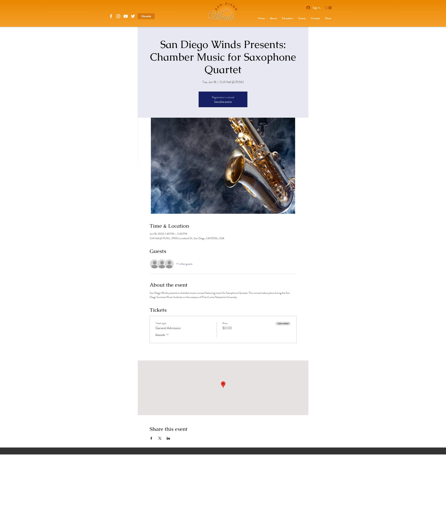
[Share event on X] (160, 438)
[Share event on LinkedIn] (168, 438)
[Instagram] (118, 16)
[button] (328, 7)
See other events (223, 101)
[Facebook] (111, 16)
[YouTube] (125, 16)
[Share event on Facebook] (151, 438)
